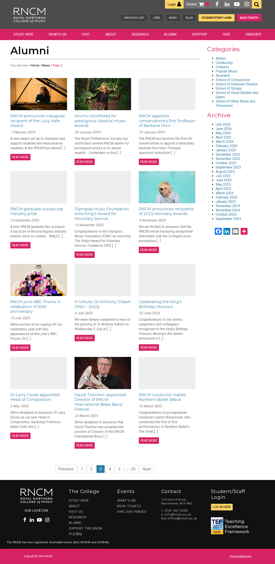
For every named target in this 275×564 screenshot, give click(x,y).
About (110, 34)
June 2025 (224, 180)
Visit (86, 34)
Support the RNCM (85, 528)
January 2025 (226, 202)
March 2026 (225, 142)
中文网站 (75, 534)
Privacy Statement (240, 556)
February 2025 (226, 197)
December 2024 (228, 206)
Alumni (170, 34)
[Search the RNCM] (256, 4)
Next (147, 469)
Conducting (224, 63)
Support (199, 34)
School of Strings (229, 88)
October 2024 (226, 214)
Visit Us (76, 512)
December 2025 (228, 154)
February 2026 (226, 146)
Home (35, 65)
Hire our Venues (131, 512)
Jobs (156, 17)
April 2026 (223, 137)
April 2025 (223, 189)
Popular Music (226, 71)
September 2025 (228, 167)
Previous (65, 469)
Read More (20, 157)
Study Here (23, 34)
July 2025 (223, 176)
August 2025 (225, 172)
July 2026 (223, 124)
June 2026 (224, 129)
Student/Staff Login (216, 17)
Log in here (222, 507)
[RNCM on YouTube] (237, 4)
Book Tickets (249, 17)
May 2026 (223, 133)
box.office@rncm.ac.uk (179, 518)
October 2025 (226, 163)
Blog (189, 17)
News (173, 17)
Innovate (253, 34)
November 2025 (228, 159)
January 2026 (226, 150)
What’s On (57, 34)
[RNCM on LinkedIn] (227, 4)
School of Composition (233, 80)
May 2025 (223, 184)
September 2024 (228, 219)
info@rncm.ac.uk (178, 514)
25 (133, 469)
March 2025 (225, 193)
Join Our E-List (134, 17)
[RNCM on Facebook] (216, 4)
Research (140, 34)
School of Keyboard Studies (237, 84)
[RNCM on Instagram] (246, 4)
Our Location (36, 510)
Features (222, 67)
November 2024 (228, 210)
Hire (226, 34)
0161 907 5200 (176, 510)
